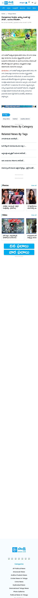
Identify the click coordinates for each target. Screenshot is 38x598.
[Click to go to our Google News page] (29, 558)
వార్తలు (8, 8)
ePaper (23, 3)
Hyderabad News (19, 585)
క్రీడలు (34, 8)
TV (32, 3)
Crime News (19, 582)
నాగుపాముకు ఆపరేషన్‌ (19, 139)
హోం (3, 8)
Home (3, 14)
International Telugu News (19, 588)
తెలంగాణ (22, 8)
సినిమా (29, 8)
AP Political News (19, 569)
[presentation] (4, 196)
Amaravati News (19, 572)
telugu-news (12, 14)
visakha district (25, 119)
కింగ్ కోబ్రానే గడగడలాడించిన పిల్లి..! (19, 146)
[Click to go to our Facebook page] (9, 558)
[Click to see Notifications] (35, 3)
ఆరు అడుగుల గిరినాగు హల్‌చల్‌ (19, 161)
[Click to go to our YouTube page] (22, 558)
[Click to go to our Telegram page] (25, 558)
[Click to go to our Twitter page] (15, 558)
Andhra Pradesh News (19, 575)
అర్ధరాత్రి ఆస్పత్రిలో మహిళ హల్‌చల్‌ (19, 154)
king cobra (6, 119)
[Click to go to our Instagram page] (19, 558)
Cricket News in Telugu (19, 579)
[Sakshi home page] (19, 550)
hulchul (15, 119)
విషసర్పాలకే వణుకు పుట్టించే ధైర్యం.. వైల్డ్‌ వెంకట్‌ (19, 168)
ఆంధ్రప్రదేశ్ (15, 8)
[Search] (26, 3)
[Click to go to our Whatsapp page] (12, 558)
